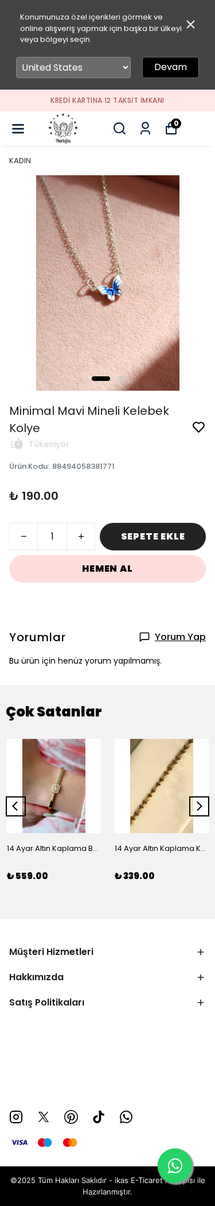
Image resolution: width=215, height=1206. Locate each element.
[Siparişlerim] (145, 128)
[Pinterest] (71, 1117)
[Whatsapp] (126, 1117)
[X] (43, 1117)
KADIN (20, 160)
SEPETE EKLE (153, 536)
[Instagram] (16, 1117)
